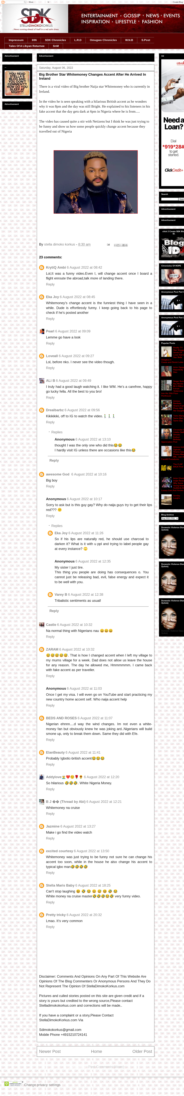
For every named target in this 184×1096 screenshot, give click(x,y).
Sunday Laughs (176, 496)
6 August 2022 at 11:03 (84, 688)
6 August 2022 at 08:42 (84, 267)
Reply (50, 284)
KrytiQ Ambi (56, 267)
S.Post (145, 40)
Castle (51, 625)
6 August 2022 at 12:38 (85, 594)
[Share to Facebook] (123, 245)
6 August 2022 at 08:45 (77, 297)
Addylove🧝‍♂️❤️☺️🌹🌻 (64, 777)
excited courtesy (59, 851)
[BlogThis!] (118, 245)
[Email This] (115, 245)
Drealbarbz (55, 410)
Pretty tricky (56, 915)
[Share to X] (120, 245)
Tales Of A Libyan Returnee (27, 45)
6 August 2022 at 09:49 (73, 381)
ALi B (50, 381)
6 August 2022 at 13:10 (93, 439)
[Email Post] (108, 244)
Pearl (50, 331)
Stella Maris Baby (60, 885)
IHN (34, 40)
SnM (56, 45)
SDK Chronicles (55, 40)
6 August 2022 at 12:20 (101, 777)
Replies (57, 432)
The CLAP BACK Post (178, 465)
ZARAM (52, 649)
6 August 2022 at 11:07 (95, 718)
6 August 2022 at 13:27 (78, 826)
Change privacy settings (42, 1085)
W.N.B (129, 40)
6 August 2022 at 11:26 (85, 533)
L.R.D (78, 40)
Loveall (52, 356)
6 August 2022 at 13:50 (91, 851)
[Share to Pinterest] (126, 245)
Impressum (16, 40)
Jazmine (53, 826)
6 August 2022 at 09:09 (72, 331)
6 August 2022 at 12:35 (93, 561)
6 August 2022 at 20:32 (84, 915)
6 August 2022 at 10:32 (74, 625)
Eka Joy (52, 297)
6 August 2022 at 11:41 (83, 752)
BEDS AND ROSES (61, 718)
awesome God (58, 474)
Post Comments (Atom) (106, 1067)
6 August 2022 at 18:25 (93, 885)
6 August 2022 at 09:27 (76, 356)
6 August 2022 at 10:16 (89, 474)
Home (96, 1051)
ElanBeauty (55, 752)
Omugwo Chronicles (103, 40)
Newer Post (50, 1051)
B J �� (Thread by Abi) (66, 802)
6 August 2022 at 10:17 (84, 499)
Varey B (61, 594)
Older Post (142, 1051)
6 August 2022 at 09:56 (82, 410)
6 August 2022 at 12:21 (104, 802)
